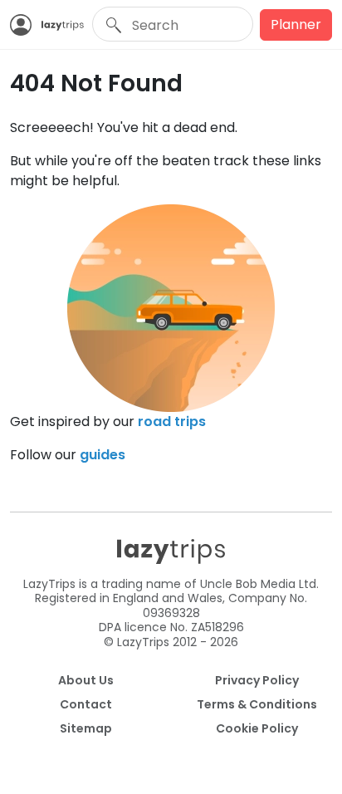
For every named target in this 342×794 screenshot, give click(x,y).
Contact (86, 704)
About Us (86, 680)
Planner (296, 24)
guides (102, 454)
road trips (172, 421)
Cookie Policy (257, 728)
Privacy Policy (257, 680)
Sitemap (86, 728)
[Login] (26, 25)
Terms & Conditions (257, 704)
